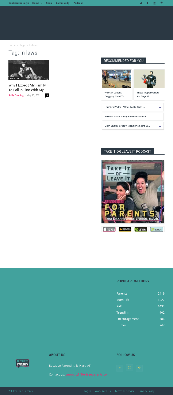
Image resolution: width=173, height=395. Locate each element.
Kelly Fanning (16, 95)
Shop (49, 2)
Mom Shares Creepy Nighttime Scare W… (127, 125)
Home (35, 2)
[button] (141, 2)
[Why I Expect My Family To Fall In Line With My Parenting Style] (28, 70)
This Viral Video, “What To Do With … (124, 106)
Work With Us (103, 391)
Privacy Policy (146, 391)
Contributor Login (18, 2)
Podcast (78, 2)
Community (62, 2)
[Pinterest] (161, 3)
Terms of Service (125, 391)
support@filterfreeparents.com (87, 374)
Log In (87, 391)
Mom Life (14, 78)
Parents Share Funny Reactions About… (126, 116)
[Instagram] (154, 3)
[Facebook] (147, 3)
